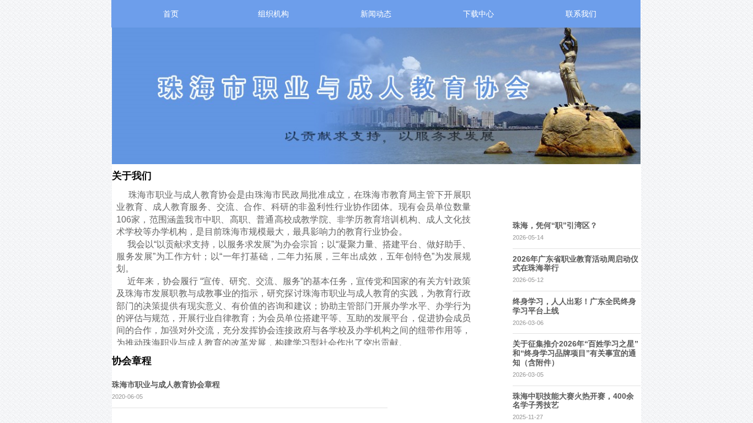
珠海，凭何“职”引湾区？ (555, 225)
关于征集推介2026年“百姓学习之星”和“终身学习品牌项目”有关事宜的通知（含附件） (575, 353)
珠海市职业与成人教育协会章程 (166, 384)
